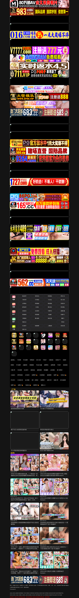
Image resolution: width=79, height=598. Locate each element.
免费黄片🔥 (36, 385)
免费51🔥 (56, 375)
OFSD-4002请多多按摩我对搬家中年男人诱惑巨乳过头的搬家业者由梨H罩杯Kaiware (53, 474)
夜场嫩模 (46, 370)
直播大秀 (56, 380)
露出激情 (37, 318)
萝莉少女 (63, 296)
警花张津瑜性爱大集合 (47, 429)
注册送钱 (51, 360)
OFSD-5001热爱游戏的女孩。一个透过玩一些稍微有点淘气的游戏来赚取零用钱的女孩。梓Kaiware (24, 475)
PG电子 (45, 360)
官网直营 (32, 360)
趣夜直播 (39, 370)
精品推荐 (24, 296)
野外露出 (63, 307)
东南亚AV (63, 303)
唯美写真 (50, 318)
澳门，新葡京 (35, 380)
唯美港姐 (50, 303)
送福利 (64, 360)
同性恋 (62, 322)
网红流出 (50, 307)
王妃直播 (19, 370)
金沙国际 (27, 380)
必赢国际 (25, 365)
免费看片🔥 (34, 375)
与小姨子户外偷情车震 (47, 408)
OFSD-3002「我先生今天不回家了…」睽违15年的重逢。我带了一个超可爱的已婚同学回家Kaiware (24, 573)
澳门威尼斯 (63, 380)
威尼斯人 (13, 360)
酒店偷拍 (65, 365)
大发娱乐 (13, 375)
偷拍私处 (33, 370)
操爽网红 (46, 365)
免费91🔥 (13, 385)
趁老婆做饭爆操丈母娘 (17, 408)
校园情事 (37, 325)
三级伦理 (24, 299)
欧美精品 (50, 296)
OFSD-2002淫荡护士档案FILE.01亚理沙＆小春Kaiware (54, 499)
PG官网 (19, 360)
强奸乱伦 (37, 296)
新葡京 (12, 365)
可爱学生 (50, 311)
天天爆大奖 (20, 380)
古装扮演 (24, 311)
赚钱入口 (43, 385)
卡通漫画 (24, 318)
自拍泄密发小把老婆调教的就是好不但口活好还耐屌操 (25, 523)
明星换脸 (37, 314)
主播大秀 (13, 370)
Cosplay (50, 299)
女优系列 (37, 311)
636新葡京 (42, 375)
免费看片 (43, 380)
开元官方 (13, 380)
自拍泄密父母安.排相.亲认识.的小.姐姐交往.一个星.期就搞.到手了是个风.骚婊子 (53, 547)
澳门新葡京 (59, 370)
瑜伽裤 (49, 314)
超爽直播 (53, 365)
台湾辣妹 (24, 303)
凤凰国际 (32, 365)
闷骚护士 (63, 314)
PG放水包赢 (39, 365)
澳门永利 (38, 360)
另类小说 (24, 329)
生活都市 (24, 325)
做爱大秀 (49, 380)
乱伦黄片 (26, 370)
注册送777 (58, 360)
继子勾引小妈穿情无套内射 (19, 429)
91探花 (37, 307)
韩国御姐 (37, 303)
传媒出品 (24, 322)
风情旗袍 (24, 314)
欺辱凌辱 (24, 307)
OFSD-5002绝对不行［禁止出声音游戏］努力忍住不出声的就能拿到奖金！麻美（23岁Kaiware (24, 499)
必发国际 (52, 370)
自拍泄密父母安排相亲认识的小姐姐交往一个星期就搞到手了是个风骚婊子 (54, 523)
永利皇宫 (27, 375)
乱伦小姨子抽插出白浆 (47, 450)
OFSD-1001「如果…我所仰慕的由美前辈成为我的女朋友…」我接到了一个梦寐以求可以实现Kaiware (25, 548)
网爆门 (62, 318)
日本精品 (37, 299)
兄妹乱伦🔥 (28, 385)
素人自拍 (63, 299)
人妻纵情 (50, 325)
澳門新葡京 (20, 375)
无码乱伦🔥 (63, 375)
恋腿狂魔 (63, 311)
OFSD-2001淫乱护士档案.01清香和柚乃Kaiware (52, 572)
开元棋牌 (25, 360)
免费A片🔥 (20, 385)
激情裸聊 (49, 375)
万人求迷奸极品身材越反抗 (19, 450)
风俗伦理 (63, 325)
